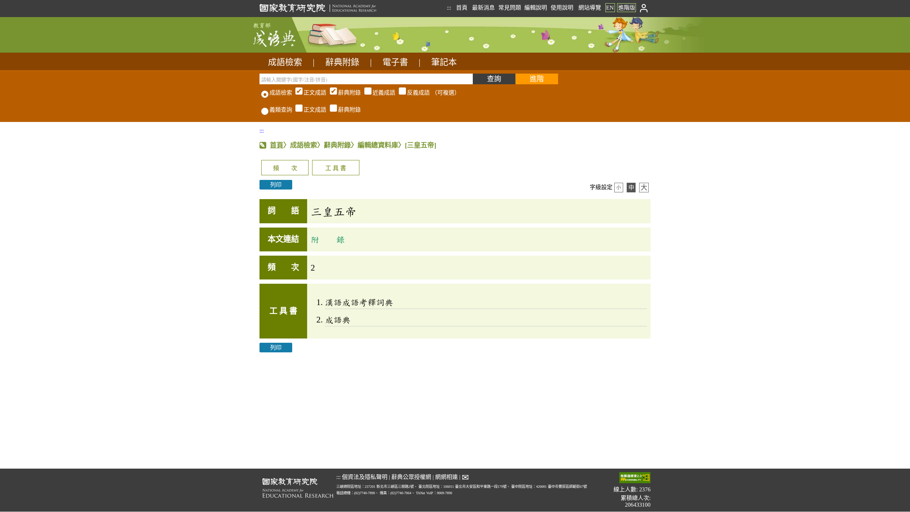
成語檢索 (285, 62)
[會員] (643, 7)
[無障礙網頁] (635, 478)
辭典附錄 (342, 62)
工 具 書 (335, 168)
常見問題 (509, 8)
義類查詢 (280, 110)
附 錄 (328, 239)
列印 (276, 185)
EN (610, 8)
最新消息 (483, 8)
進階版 (626, 8)
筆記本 (444, 62)
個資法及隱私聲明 (364, 477)
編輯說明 (535, 8)
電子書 (395, 62)
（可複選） (382, 93)
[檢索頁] (295, 51)
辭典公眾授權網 (411, 477)
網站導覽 (589, 8)
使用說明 (562, 8)
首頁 (461, 8)
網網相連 (446, 477)
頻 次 (285, 168)
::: (449, 8)
